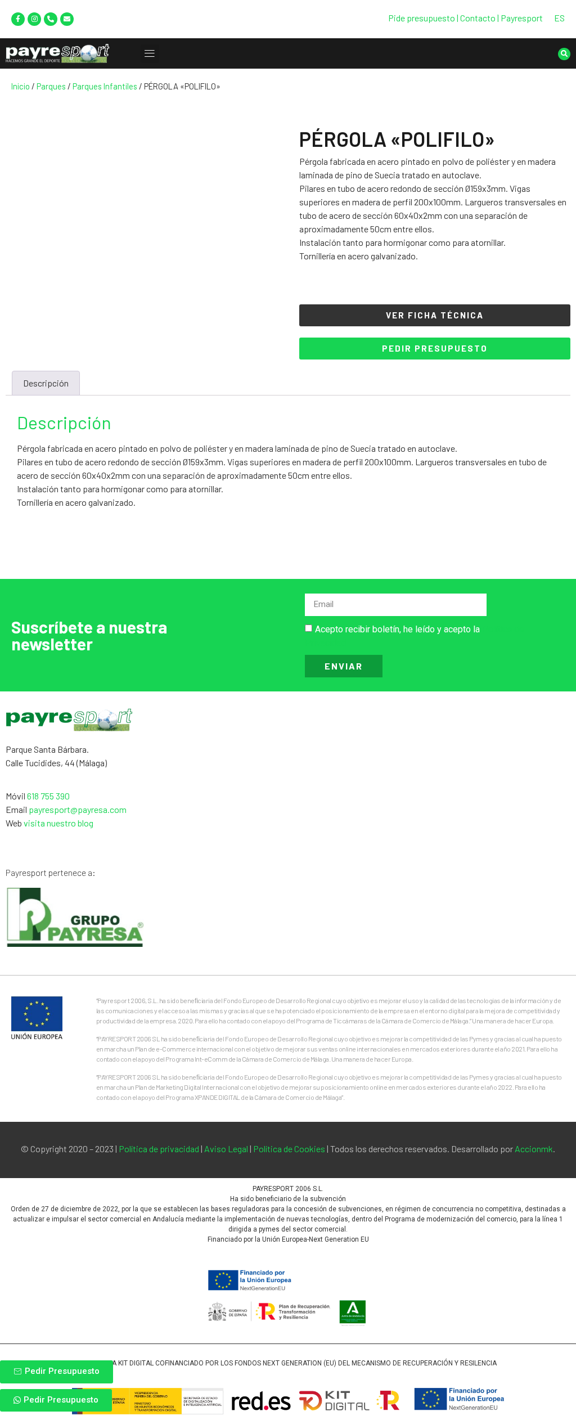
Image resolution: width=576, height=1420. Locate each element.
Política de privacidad (159, 1148)
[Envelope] (67, 19)
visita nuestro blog (58, 822)
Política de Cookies (289, 1148)
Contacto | (480, 17)
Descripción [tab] (46, 383)
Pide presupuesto (421, 17)
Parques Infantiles (105, 86)
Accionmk (534, 1148)
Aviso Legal (226, 1148)
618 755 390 (48, 795)
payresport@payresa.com (78, 809)
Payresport (522, 17)
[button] (150, 53)
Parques (51, 86)
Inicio (20, 86)
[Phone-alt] (50, 19)
